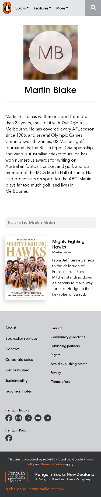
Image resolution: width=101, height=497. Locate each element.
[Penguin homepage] (7, 8)
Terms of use (61, 381)
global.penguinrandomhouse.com (34, 489)
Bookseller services (21, 338)
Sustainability (16, 380)
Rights (55, 354)
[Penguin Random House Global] (20, 476)
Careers (56, 327)
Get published (17, 370)
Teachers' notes (18, 391)
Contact (12, 348)
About (10, 327)
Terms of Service (53, 464)
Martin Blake (61, 252)
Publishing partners (65, 345)
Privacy (56, 372)
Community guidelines (68, 336)
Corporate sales (19, 359)
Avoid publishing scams (69, 363)
